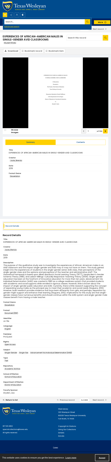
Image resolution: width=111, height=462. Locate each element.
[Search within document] (105, 37)
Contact (55, 447)
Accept (102, 458)
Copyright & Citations (67, 426)
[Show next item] (105, 131)
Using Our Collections (67, 429)
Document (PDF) (11, 313)
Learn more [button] (70, 458)
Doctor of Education (13, 385)
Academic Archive (12, 369)
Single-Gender (11, 353)
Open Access (10, 344)
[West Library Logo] (19, 411)
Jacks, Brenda (16, 160)
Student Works (10, 43)
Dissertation (15, 176)
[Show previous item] (83, 131)
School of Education (13, 377)
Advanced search (11, 26)
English (8, 329)
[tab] (31, 142)
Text (6, 361)
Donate (61, 436)
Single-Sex (23, 353)
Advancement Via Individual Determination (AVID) (51, 353)
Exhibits (61, 433)
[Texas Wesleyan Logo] (24, 6)
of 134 (99, 131)
